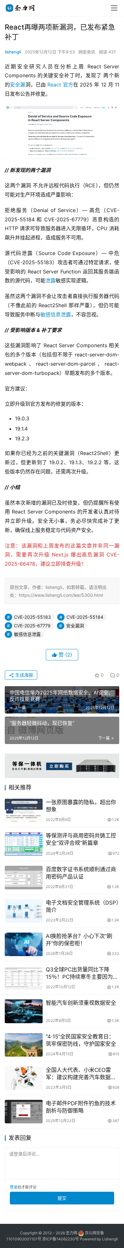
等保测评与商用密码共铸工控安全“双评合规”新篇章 (81, 839)
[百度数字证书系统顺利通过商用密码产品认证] (24, 877)
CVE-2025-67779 (32, 625)
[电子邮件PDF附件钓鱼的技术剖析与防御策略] (24, 1111)
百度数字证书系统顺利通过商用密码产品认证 (81, 873)
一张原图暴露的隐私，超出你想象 (81, 806)
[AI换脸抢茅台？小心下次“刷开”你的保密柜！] (24, 944)
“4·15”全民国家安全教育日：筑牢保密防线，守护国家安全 (81, 1040)
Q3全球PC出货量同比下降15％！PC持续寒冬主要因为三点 (82, 973)
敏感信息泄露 (55, 314)
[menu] (114, 8)
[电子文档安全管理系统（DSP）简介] (24, 911)
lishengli (13, 51)
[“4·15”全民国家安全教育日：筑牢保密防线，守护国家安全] (24, 1045)
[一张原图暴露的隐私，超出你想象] (24, 810)
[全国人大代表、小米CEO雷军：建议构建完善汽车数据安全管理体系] (24, 1078)
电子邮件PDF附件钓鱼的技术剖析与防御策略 (81, 1107)
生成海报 (23, 675)
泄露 (50, 280)
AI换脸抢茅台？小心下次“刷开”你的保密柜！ (79, 940)
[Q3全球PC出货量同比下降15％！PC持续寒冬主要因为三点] (24, 977)
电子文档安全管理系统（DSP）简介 (82, 906)
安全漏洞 (75, 625)
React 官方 (59, 84)
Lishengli (110, 1239)
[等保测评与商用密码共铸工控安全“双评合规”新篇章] (24, 844)
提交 (62, 1198)
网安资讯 (87, 51)
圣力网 (71, 1233)
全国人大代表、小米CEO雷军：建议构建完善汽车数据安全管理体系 (81, 1074)
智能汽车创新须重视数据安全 (81, 1003)
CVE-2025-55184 (84, 617)
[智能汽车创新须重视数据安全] (24, 1011)
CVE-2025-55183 (32, 617)
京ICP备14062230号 (60, 1239)
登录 (13, 1187)
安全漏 (17, 84)
